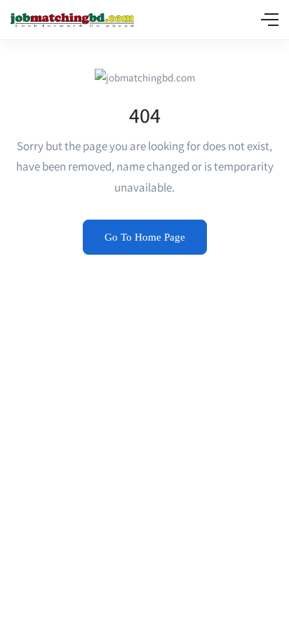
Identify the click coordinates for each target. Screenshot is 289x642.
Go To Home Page (145, 237)
